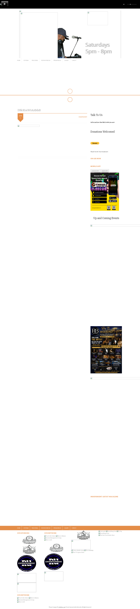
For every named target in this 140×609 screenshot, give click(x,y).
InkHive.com (62, 607)
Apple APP (105, 171)
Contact (74, 60)
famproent (83, 117)
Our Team (25, 60)
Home (18, 60)
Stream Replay (57, 60)
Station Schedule (45, 60)
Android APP (95, 171)
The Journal (35, 60)
